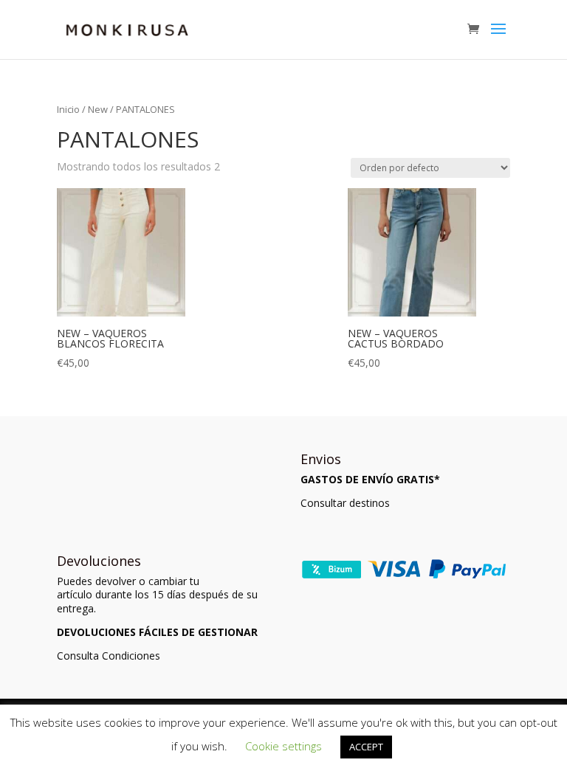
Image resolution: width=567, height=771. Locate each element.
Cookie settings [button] (283, 746)
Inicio (68, 109)
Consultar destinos (345, 503)
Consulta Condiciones (108, 656)
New (98, 109)
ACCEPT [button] (366, 746)
